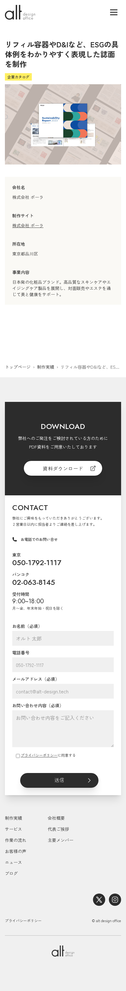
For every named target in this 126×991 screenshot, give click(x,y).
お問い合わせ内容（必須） (38, 705)
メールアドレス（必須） (35, 679)
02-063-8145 (33, 582)
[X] (99, 900)
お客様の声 (15, 851)
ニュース (13, 862)
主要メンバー (60, 840)
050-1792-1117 (36, 562)
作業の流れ (15, 840)
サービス (13, 829)
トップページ (18, 367)
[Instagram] (115, 900)
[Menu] (113, 12)
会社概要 (56, 818)
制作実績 (45, 367)
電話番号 (20, 652)
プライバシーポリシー (39, 755)
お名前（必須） (27, 626)
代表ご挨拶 (58, 829)
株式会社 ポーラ (27, 225)
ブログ (11, 873)
